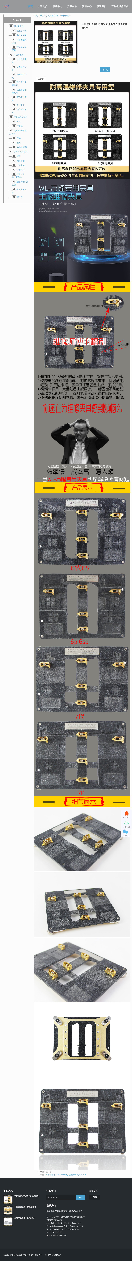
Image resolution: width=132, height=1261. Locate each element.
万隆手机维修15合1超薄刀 (24, 1218)
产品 (42, 16)
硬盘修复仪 (21, 31)
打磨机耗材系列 (20, 117)
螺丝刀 (20, 197)
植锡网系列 (18, 55)
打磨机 (20, 126)
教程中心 (87, 6)
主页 (36, 16)
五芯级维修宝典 (120, 6)
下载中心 (57, 6)
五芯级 (95, 1197)
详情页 (41, 79)
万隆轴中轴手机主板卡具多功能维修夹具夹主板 (66, 1175)
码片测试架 (21, 35)
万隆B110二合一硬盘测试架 (25, 1207)
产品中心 (72, 6)
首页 (30, 6)
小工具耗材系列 (20, 152)
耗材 (19, 122)
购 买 (105, 70)
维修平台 (20, 161)
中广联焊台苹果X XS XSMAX (26, 1196)
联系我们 (101, 6)
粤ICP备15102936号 (53, 1255)
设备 (19, 143)
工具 (19, 138)
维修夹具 (20, 165)
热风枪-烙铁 (22, 147)
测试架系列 (18, 26)
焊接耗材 (20, 170)
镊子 (19, 156)
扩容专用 (20, 105)
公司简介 (43, 6)
